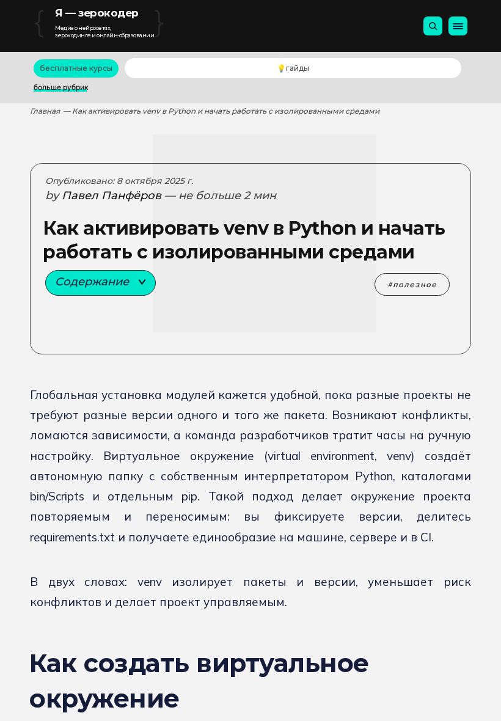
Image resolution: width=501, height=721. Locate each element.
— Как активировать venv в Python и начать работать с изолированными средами (221, 110)
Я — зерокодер (97, 13)
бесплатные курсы (76, 68)
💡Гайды (293, 68)
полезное (415, 284)
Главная (45, 110)
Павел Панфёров (111, 195)
